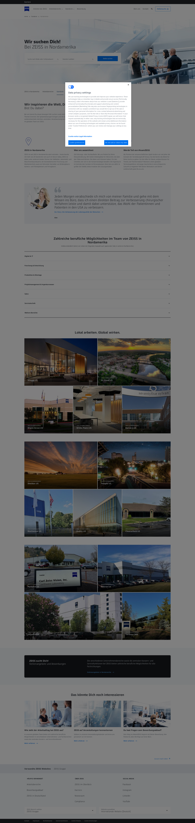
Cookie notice (73, 136)
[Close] (128, 85)
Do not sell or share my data (116, 143)
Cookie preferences (76, 143)
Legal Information (85, 136)
